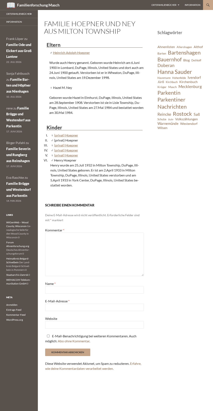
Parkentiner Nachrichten (172, 103)
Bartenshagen (184, 52)
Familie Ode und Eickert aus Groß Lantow (19, 51)
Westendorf (188, 123)
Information (192, 5)
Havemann (164, 77)
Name (50, 284)
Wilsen (162, 128)
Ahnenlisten (166, 47)
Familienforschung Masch (38, 5)
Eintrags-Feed (13, 309)
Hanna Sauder (174, 71)
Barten (161, 53)
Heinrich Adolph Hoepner (71, 53)
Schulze (161, 119)
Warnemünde (167, 123)
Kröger (162, 87)
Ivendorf (194, 77)
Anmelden (11, 304)
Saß (197, 114)
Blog (186, 60)
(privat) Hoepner (66, 135)
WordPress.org (14, 319)
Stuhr (170, 119)
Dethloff (196, 60)
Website (51, 318)
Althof (198, 47)
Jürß (160, 82)
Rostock (182, 113)
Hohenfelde (179, 77)
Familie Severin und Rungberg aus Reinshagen (18, 155)
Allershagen (184, 47)
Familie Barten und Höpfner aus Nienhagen (18, 85)
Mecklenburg (190, 86)
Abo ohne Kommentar (73, 341)
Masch (172, 87)
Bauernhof (169, 59)
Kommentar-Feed (16, 314)
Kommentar (54, 230)
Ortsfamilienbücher (163, 5)
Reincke (164, 114)
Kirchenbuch (188, 82)
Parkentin (168, 92)
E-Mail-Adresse (57, 301)
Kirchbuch (172, 82)
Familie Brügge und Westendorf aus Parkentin (18, 189)
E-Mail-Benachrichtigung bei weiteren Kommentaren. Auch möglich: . (90, 338)
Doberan (166, 65)
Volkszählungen (186, 119)
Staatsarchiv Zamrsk (17, 274)
